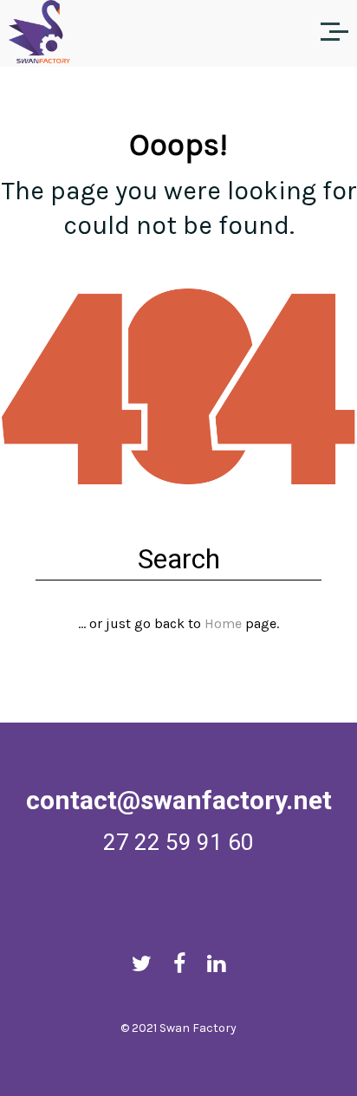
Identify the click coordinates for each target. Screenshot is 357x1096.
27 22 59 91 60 (178, 842)
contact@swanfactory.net (179, 800)
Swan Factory (198, 1028)
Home (223, 623)
